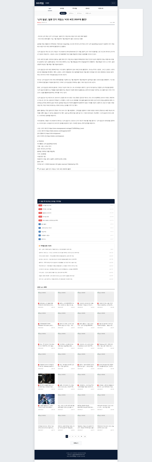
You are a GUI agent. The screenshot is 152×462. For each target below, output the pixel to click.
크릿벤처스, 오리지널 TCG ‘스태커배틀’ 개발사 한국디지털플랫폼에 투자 (86, 386)
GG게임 (40, 3)
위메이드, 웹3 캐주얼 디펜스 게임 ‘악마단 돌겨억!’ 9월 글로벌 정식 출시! (66, 427)
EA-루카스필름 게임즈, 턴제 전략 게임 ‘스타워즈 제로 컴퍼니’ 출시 (46, 386)
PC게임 (75, 8)
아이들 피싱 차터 (47, 205)
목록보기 (76, 443)
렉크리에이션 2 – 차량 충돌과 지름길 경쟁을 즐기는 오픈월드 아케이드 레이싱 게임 (58, 265)
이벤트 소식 (88, 13)
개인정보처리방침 (82, 453)
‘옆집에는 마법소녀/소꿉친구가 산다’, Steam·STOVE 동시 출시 (86, 426)
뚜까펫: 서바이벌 (47, 209)
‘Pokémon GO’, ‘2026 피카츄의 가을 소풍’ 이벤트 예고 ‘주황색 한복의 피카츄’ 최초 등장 (105, 345)
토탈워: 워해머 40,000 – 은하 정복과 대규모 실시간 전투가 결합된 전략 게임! (56, 275)
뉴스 (50, 8)
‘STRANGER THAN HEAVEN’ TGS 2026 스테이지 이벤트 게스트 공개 (46, 324)
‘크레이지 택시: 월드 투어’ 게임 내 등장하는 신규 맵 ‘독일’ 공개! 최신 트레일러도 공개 (105, 304)
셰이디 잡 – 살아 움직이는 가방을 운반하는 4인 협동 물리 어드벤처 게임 (55, 279)
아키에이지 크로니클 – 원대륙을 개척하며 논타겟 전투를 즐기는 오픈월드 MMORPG (58, 269)
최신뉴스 (63, 13)
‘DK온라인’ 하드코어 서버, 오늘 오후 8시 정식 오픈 (105, 426)
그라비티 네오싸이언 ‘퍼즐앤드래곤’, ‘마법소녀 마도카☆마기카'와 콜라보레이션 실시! (85, 304)
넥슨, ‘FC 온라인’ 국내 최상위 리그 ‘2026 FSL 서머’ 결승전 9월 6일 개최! (46, 345)
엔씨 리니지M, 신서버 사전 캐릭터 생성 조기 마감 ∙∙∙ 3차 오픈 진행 (66, 324)
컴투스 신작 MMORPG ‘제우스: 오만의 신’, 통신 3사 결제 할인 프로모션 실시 (66, 304)
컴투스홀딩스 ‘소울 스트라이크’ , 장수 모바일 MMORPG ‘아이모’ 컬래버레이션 (85, 324)
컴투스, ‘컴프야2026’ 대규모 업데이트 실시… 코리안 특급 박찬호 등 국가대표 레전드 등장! (86, 365)
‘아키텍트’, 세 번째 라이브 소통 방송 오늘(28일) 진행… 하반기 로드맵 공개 (66, 345)
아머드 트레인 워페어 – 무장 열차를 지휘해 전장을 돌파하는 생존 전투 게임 (56, 256)
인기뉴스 (79, 13)
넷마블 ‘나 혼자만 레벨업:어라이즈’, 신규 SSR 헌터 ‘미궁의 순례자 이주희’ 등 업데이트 (105, 386)
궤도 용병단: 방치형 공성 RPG (50, 220)
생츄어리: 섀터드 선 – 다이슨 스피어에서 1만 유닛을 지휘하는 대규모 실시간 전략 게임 (59, 252)
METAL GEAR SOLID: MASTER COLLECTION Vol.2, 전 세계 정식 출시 (86, 406)
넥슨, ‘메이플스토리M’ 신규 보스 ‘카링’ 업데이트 (66, 365)
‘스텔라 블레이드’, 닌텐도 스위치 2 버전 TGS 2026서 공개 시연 (46, 406)
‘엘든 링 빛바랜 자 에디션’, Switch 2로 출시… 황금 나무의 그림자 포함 (105, 324)
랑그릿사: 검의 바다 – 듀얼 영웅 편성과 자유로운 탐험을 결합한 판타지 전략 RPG (58, 259)
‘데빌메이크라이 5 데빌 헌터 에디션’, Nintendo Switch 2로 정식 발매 (46, 365)
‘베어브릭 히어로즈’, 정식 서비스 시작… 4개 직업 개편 (105, 406)
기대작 (47, 3)
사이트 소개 (69, 453)
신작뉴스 (71, 13)
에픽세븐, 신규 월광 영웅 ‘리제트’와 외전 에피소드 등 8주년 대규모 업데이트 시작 (46, 304)
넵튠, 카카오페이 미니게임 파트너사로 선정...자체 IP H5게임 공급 (66, 386)
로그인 (113, 3)
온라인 (87, 8)
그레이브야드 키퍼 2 (46, 228)
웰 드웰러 (43, 224)
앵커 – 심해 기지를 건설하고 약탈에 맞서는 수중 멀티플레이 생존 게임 (55, 249)
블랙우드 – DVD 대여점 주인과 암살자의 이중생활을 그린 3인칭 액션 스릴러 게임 (57, 262)
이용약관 (75, 453)
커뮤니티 (100, 8)
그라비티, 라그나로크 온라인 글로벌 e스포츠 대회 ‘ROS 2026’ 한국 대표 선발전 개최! (85, 345)
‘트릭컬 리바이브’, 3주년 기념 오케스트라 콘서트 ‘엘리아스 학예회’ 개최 (46, 427)
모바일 (62, 8)
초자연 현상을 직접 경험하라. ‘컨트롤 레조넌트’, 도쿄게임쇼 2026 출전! (105, 365)
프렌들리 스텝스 (45, 235)
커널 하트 (43, 231)
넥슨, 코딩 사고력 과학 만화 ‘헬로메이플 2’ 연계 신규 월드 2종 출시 (66, 406)
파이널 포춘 (46, 216)
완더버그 (43, 239)
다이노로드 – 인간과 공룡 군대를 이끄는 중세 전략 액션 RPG (53, 272)
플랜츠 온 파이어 (47, 213)
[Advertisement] (76, 30)
